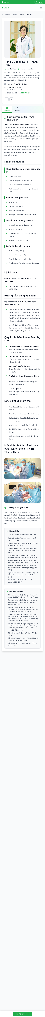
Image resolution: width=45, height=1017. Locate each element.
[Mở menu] (41, 7)
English (40, 2)
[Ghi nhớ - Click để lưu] (6, 99)
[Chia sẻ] (11, 99)
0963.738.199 (25, 93)
